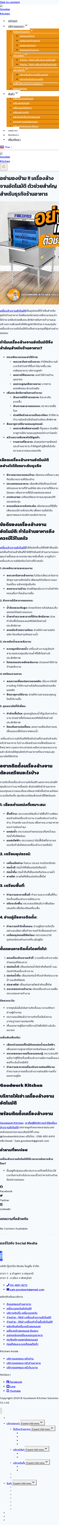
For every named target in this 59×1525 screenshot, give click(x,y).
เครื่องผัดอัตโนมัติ (21, 103)
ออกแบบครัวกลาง (28, 45)
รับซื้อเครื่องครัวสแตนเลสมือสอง (28, 84)
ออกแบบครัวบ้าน (27, 36)
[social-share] (1, 1252)
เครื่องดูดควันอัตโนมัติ (23, 98)
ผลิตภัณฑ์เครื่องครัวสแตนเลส (26, 117)
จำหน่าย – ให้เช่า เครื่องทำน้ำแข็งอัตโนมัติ (38, 64)
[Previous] (4, 1232)
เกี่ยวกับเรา (14, 139)
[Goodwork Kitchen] (5, 13)
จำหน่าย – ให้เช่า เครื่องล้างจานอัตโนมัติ (37, 60)
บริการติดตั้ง (19, 1463)
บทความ (13, 131)
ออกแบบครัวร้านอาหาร (30, 40)
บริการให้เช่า (19, 1449)
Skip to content (10, 2)
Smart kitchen (20, 88)
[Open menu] (3, 167)
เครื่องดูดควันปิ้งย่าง (22, 107)
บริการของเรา (13, 1423)
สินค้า (9, 1483)
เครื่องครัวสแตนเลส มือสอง (26, 126)
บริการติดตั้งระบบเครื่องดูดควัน (34, 74)
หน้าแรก (12, 21)
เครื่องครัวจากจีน (21, 112)
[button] (29, 1189)
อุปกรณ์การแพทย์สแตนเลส (25, 121)
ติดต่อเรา (13, 135)
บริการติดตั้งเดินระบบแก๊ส (31, 79)
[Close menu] (1, 1410)
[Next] (55, 1232)
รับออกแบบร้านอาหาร (29, 50)
